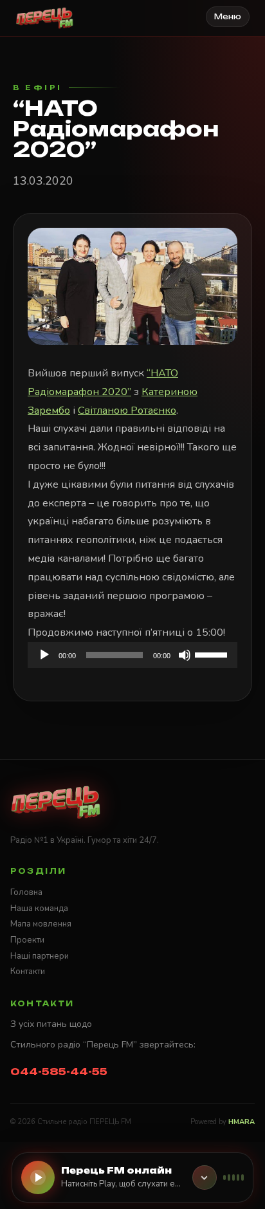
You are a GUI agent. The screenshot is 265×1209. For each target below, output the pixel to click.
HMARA (241, 1122)
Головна (26, 892)
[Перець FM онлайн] (204, 1177)
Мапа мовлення (40, 924)
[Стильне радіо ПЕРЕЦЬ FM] (44, 18)
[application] (132, 655)
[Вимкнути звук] (184, 655)
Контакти (27, 971)
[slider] (213, 653)
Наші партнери (39, 956)
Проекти (27, 940)
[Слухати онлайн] (38, 1177)
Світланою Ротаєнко (127, 410)
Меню (227, 16)
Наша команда (39, 908)
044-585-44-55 (58, 1072)
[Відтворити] (44, 655)
